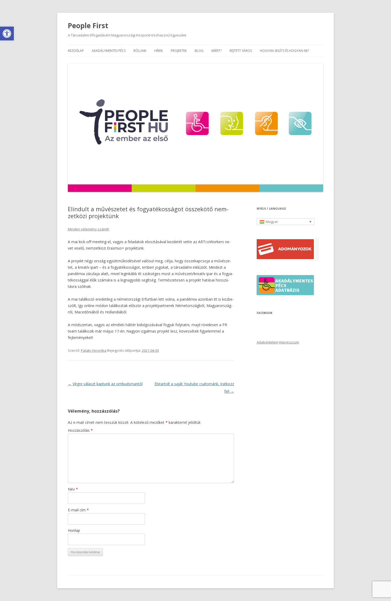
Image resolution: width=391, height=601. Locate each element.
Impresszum (289, 342)
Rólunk (140, 50)
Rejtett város (241, 50)
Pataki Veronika (93, 350)
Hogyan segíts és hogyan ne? (284, 50)
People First (88, 25)
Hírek (158, 50)
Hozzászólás (80, 430)
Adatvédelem (267, 342)
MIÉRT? (216, 50)
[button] (7, 33)
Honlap (74, 530)
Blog (199, 50)
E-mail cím (78, 509)
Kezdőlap (76, 50)
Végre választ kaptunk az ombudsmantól (105, 383)
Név (73, 489)
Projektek (179, 50)
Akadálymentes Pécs (109, 50)
